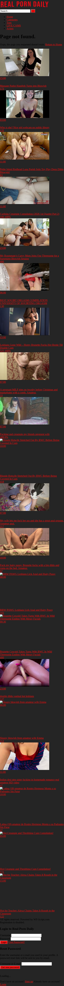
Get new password (10, 967)
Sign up (29, 981)
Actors (10, 28)
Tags (9, 22)
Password (5, 938)
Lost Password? (16, 942)
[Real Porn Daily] (24, 7)
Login (3, 942)
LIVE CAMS (14, 25)
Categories (12, 19)
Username (5, 935)
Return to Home (53, 44)
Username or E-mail (10, 963)
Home (10, 16)
